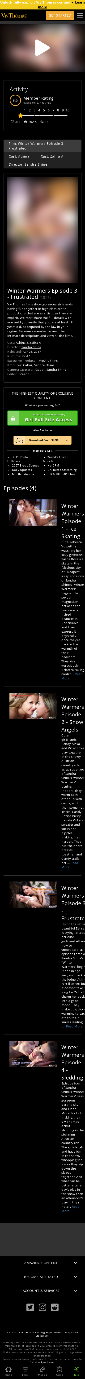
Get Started (60, 15)
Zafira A (35, 342)
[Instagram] (42, 1307)
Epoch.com (48, 1362)
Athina (21, 342)
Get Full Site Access (48, 418)
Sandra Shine (31, 347)
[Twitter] (30, 1307)
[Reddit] (55, 1307)
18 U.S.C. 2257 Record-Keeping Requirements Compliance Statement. (42, 1334)
